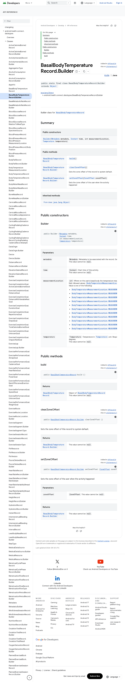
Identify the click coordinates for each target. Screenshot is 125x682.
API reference (10, 12)
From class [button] (56, 202)
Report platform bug (115, 603)
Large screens (71, 605)
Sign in (119, 3)
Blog (37, 626)
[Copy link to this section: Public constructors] (71, 215)
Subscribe (95, 676)
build (71, 158)
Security (39, 615)
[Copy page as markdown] (84, 71)
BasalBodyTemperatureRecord (70, 112)
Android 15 (84, 610)
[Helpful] (111, 25)
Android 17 (84, 602)
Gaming (54, 602)
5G (52, 628)
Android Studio (105, 3)
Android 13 (84, 618)
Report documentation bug (115, 610)
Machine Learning (54, 607)
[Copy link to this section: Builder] (51, 224)
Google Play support (114, 617)
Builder (47, 139)
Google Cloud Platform (45, 658)
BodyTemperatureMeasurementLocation (104, 283)
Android (39, 605)
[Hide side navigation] (29, 677)
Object (53, 86)
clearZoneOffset (77, 167)
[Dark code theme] (115, 231)
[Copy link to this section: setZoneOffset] (60, 459)
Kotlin (106, 75)
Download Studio (99, 624)
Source (38, 618)
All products (41, 661)
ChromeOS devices (70, 614)
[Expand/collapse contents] (54, 32)
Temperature (48, 141)
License (47, 670)
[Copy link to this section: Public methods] (65, 356)
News (38, 622)
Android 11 (84, 626)
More (28, 3)
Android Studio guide (101, 608)
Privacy (53, 624)
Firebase (39, 654)
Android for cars (70, 619)
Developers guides (99, 614)
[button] (16, 32)
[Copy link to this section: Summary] (56, 123)
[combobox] (58, 3)
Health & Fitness (54, 613)
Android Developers (48, 26)
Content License (103, 541)
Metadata (56, 139)
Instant (74, 139)
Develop (61, 26)
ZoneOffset (89, 178)
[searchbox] (16, 21)
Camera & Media (54, 619)
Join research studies (115, 623)
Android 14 (84, 614)
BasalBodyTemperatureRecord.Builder (53, 168)
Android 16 (84, 606)
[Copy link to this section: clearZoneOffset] (62, 409)
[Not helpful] (115, 25)
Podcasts (39, 630)
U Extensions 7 (111, 66)
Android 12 (84, 622)
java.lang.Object (47, 93)
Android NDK (100, 629)
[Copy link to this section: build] (48, 364)
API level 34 (112, 64)
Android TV (70, 624)
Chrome (39, 650)
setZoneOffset (76, 178)
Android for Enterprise (40, 610)
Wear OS (69, 609)
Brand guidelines (59, 670)
